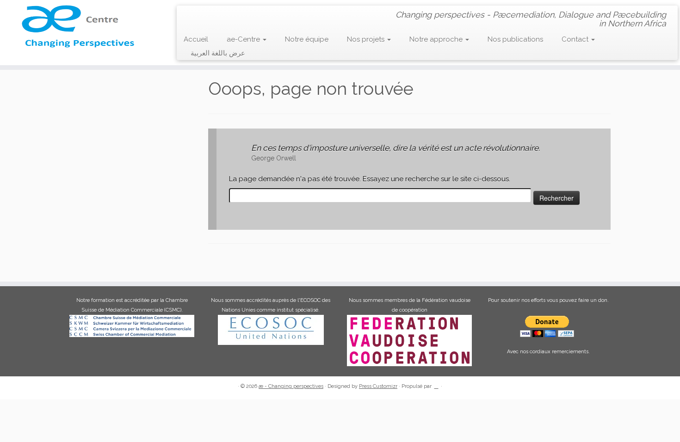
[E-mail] (203, 14)
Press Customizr (378, 386)
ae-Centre (244, 39)
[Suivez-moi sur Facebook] (217, 14)
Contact (576, 39)
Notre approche (436, 39)
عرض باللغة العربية (218, 53)
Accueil (196, 39)
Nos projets (366, 39)
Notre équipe (306, 39)
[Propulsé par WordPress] (436, 384)
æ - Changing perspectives (291, 386)
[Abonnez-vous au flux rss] (190, 14)
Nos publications (515, 39)
